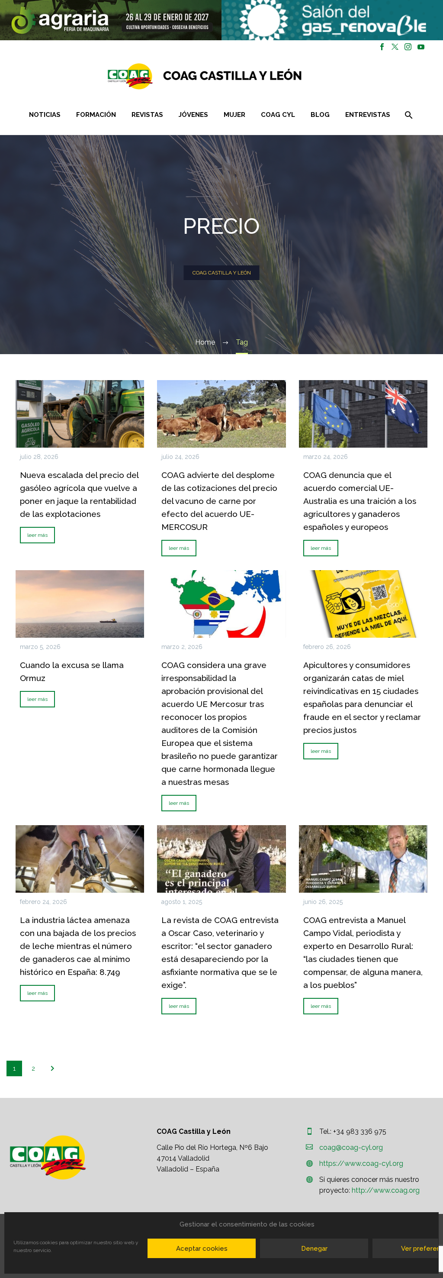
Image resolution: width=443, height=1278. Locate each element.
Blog (320, 115)
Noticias (45, 115)
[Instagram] (407, 46)
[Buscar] (407, 115)
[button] (111, 20)
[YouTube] (420, 46)
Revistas (147, 115)
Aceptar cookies (202, 1248)
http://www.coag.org (386, 1190)
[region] (111, 20)
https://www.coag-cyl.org (361, 1163)
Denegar (314, 1248)
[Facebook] (382, 46)
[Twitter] (394, 46)
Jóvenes (193, 115)
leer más (37, 535)
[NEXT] (52, 1068)
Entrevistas (367, 115)
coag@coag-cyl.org (351, 1147)
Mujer (234, 115)
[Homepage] (256, 76)
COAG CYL (278, 115)
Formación (96, 115)
